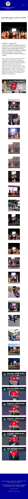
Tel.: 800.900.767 (8, 486)
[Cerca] (23, 5)
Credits (12, 488)
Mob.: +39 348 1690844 (18, 486)
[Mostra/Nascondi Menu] (26, 5)
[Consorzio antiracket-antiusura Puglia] (8, 5)
